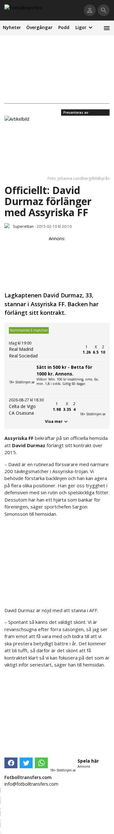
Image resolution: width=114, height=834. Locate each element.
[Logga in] (90, 10)
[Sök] (104, 10)
